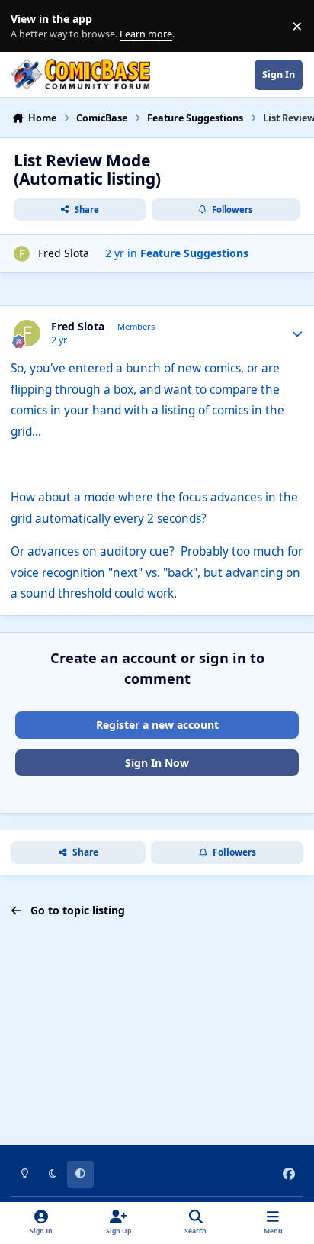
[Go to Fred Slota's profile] (22, 254)
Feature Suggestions (194, 253)
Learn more (29, 26)
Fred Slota (63, 253)
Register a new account (157, 724)
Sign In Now (157, 763)
